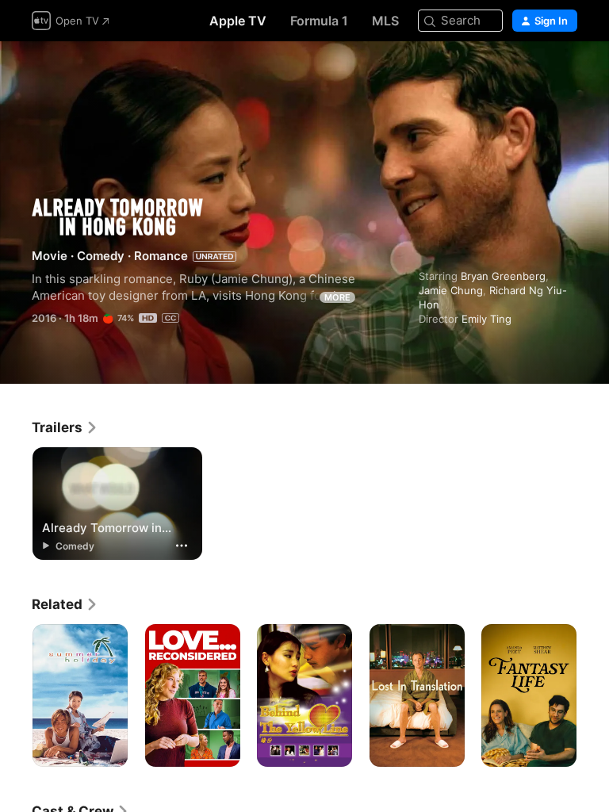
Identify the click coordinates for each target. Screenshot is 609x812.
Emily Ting (486, 318)
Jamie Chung (451, 290)
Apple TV (237, 21)
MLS (385, 21)
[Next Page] (593, 695)
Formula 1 (319, 21)
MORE (337, 297)
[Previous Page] (16, 695)
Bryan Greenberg (503, 276)
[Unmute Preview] (566, 72)
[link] (65, 427)
